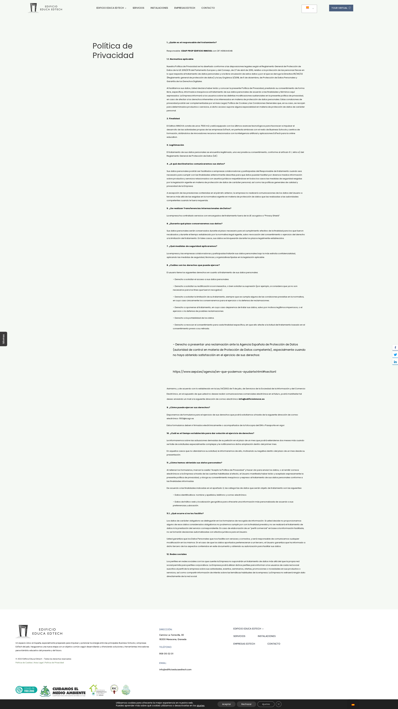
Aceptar (226, 704)
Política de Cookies (24, 662)
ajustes (200, 705)
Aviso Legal (38, 662)
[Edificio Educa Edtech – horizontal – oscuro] (45, 4)
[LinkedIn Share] (395, 362)
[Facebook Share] (395, 347)
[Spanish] (309, 8)
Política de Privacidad (54, 662)
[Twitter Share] (395, 354)
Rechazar (246, 704)
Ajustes (266, 704)
